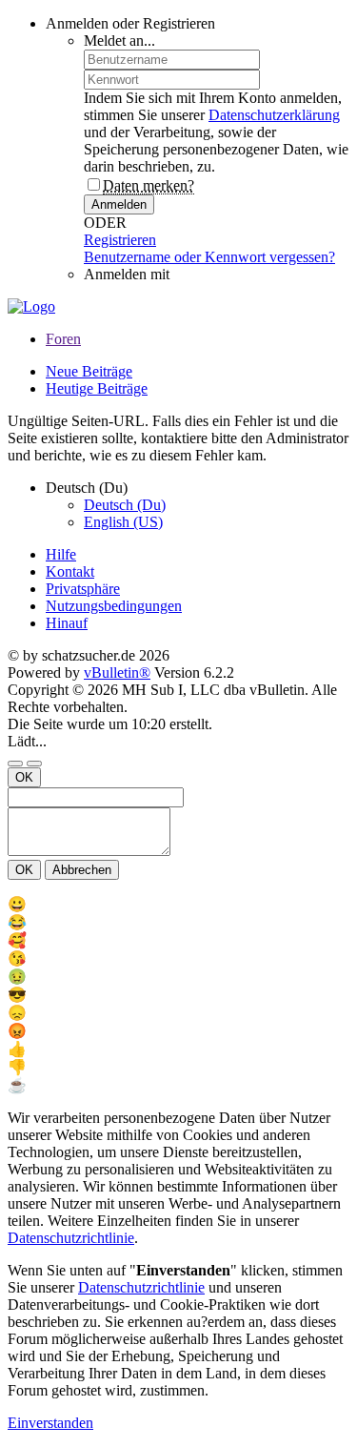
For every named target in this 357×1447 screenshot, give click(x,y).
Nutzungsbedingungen (114, 606)
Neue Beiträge (89, 371)
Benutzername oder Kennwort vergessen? (209, 257)
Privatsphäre (83, 589)
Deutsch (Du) (125, 505)
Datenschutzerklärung (274, 115)
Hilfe (61, 554)
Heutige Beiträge (97, 388)
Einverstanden (50, 1423)
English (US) (123, 522)
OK (24, 777)
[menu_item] (178, 904)
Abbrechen (81, 870)
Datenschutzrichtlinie (71, 1238)
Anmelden (119, 204)
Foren (63, 339)
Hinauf (67, 623)
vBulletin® (117, 672)
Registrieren (120, 240)
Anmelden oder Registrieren (130, 23)
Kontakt (70, 571)
